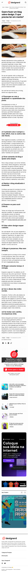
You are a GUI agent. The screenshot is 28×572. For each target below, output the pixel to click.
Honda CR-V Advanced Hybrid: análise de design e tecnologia (16, 394)
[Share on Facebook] (3, 343)
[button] (2, 2)
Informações (5, 555)
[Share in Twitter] (5, 343)
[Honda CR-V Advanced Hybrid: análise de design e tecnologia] (5, 396)
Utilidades (11, 416)
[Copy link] (11, 343)
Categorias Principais (7, 552)
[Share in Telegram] (8, 343)
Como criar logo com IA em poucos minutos (16, 414)
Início (3, 7)
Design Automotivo (13, 397)
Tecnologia (12, 407)
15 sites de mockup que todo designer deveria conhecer (16, 424)
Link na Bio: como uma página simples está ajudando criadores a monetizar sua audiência (17, 385)
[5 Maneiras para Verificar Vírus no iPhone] (5, 406)
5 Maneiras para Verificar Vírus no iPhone (17, 404)
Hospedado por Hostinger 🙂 (7, 567)
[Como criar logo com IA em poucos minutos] (5, 416)
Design (7, 20)
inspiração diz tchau (13, 262)
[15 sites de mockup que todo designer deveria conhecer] (5, 426)
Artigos (6, 7)
